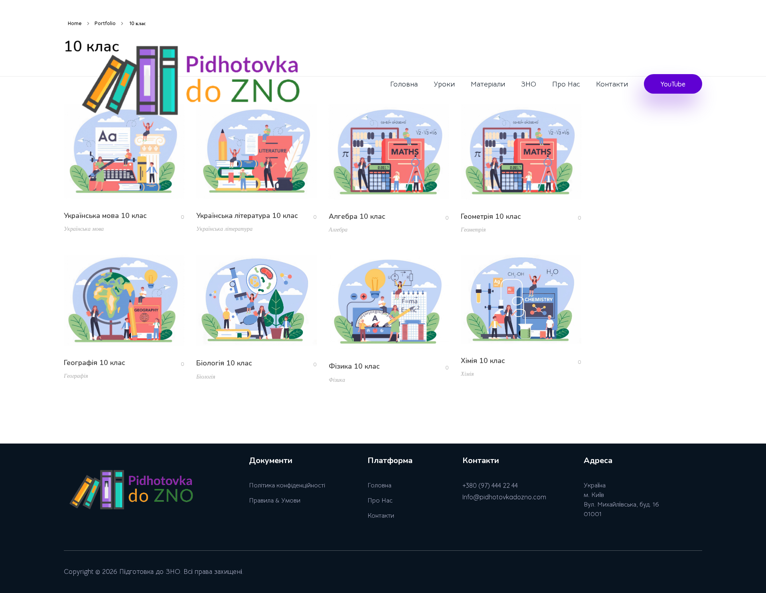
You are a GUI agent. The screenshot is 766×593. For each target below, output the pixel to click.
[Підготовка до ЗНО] (194, 86)
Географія (76, 375)
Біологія (205, 376)
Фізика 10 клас (354, 366)
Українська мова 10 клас (105, 215)
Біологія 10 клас (224, 363)
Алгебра (338, 229)
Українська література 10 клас (247, 215)
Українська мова (84, 228)
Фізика (337, 379)
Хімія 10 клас (483, 360)
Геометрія (473, 229)
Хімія (467, 373)
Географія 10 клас (94, 362)
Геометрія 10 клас (491, 216)
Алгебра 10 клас (357, 216)
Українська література (224, 228)
